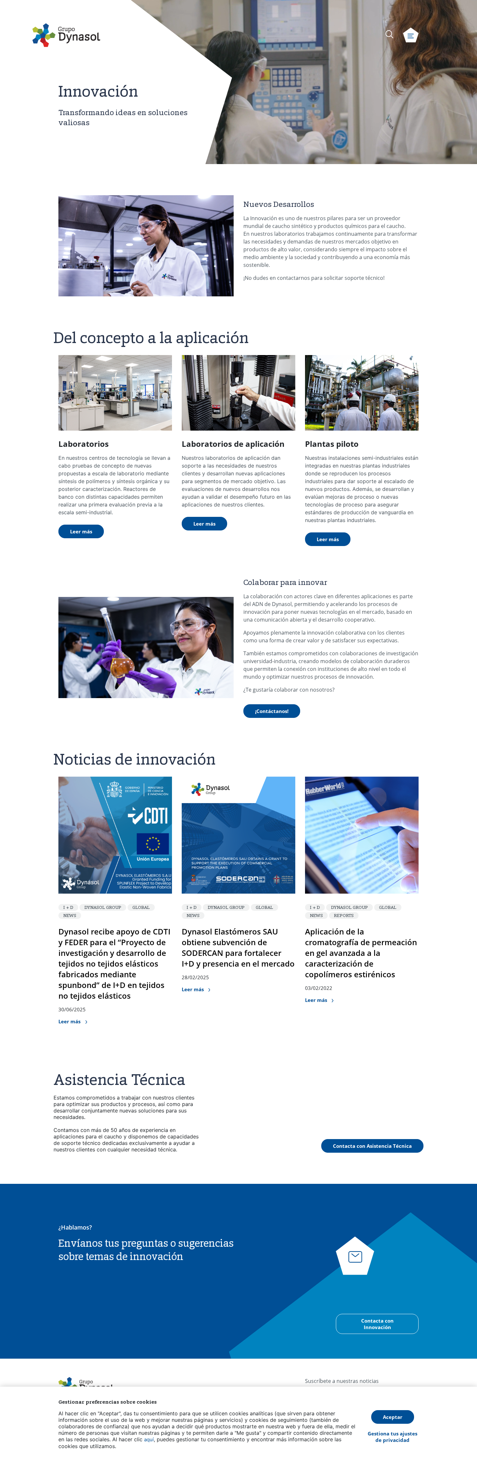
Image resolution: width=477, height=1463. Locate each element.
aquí (149, 1439)
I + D (68, 907)
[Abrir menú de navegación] (411, 35)
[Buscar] (389, 34)
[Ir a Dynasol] (66, 35)
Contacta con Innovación (377, 1323)
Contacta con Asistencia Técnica (372, 1146)
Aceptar (392, 1417)
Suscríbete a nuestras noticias (342, 1381)
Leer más (81, 531)
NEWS (69, 915)
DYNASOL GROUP (102, 907)
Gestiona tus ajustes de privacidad (392, 1436)
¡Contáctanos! (271, 711)
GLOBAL (141, 907)
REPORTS (344, 915)
